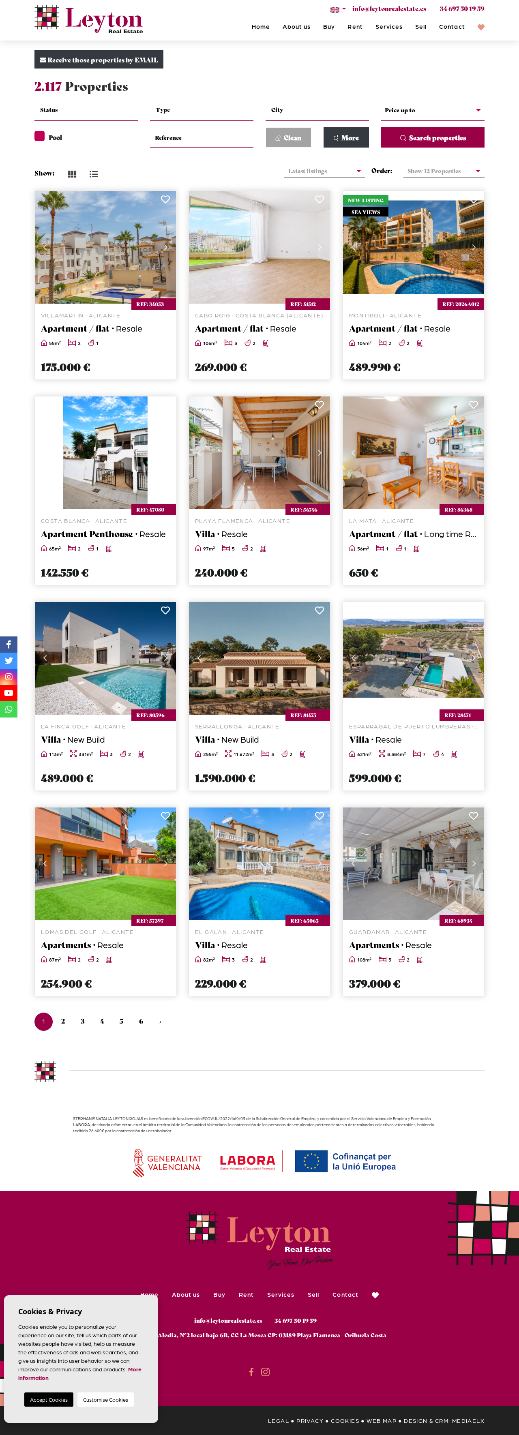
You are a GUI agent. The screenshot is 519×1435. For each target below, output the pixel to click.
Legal (278, 1420)
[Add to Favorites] (165, 202)
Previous (45, 247)
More (349, 137)
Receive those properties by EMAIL (102, 59)
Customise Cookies (105, 1399)
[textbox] (91, 109)
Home (261, 26)
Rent (354, 26)
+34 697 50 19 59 (460, 8)
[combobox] (86, 111)
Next (166, 247)
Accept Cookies (49, 1399)
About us (297, 26)
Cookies (345, 1420)
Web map (382, 1420)
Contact (452, 26)
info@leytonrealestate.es (389, 8)
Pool (55, 137)
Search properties (437, 137)
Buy (329, 26)
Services (389, 26)
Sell (421, 26)
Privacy (310, 1420)
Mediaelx (468, 1420)
